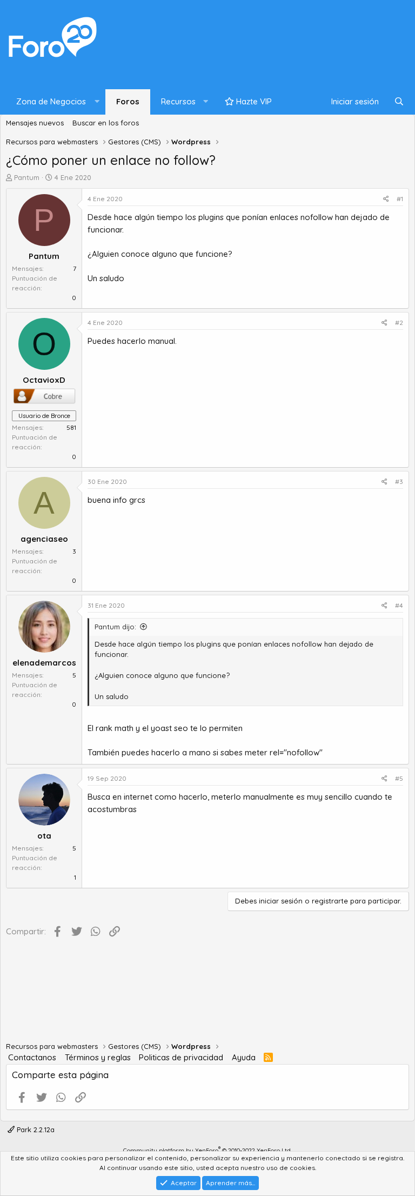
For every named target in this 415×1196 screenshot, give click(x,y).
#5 (399, 778)
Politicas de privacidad (181, 1057)
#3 (399, 481)
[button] (55, 102)
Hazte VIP (253, 101)
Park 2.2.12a (35, 1129)
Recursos (178, 101)
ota (44, 835)
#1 (400, 199)
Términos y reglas (98, 1057)
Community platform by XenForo (207, 1150)
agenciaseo (44, 539)
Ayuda (244, 1057)
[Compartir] (386, 198)
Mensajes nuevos (35, 122)
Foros (127, 101)
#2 (399, 322)
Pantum (26, 177)
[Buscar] (399, 102)
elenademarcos (44, 662)
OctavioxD (44, 380)
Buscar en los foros (105, 122)
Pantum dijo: (115, 626)
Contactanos (32, 1057)
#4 (399, 605)
